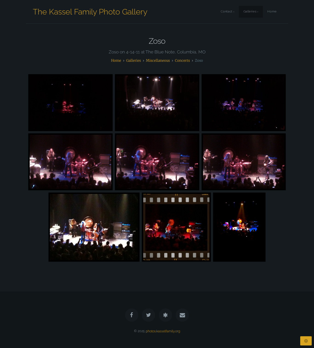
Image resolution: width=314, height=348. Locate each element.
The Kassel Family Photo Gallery (90, 11)
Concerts (182, 60)
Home (272, 11)
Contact (226, 11)
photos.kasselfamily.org (163, 331)
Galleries (250, 11)
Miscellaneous (158, 60)
